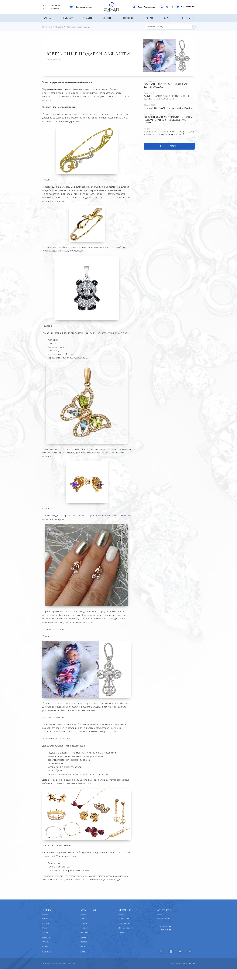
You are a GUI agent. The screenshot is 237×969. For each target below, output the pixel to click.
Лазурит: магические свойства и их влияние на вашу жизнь (166, 97)
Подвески (85, 942)
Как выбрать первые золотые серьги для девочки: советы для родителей (169, 133)
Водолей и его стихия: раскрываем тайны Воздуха (166, 85)
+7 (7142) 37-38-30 (51, 5)
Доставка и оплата (83, 7)
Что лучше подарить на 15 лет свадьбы (168, 108)
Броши (83, 937)
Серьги (84, 923)
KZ (172, 7)
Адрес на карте (163, 918)
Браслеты (85, 928)
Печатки (84, 932)
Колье (83, 951)
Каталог (68, 18)
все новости (169, 146)
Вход (140, 7)
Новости (127, 18)
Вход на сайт (124, 918)
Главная (47, 18)
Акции (107, 18)
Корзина (122, 932)
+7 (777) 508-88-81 (51, 8)
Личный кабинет (126, 928)
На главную (47, 27)
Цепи (83, 946)
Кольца (84, 918)
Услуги (87, 18)
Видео (167, 18)
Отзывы (148, 18)
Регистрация (149, 7)
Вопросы (46, 946)
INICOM (192, 963)
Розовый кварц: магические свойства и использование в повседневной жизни (169, 119)
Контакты (188, 18)
